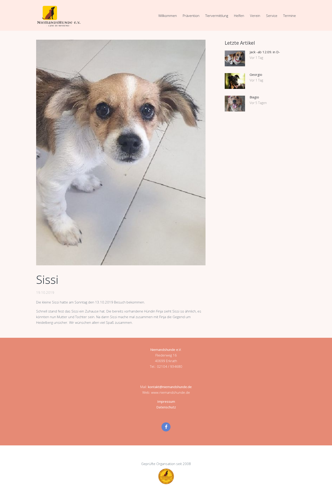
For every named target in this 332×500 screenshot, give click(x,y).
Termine (289, 15)
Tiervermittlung (216, 15)
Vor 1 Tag (256, 58)
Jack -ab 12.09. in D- (265, 52)
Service (271, 15)
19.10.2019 (45, 292)
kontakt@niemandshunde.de (170, 386)
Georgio (256, 74)
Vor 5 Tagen (258, 103)
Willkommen (167, 15)
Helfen (239, 15)
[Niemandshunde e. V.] (58, 16)
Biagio (254, 97)
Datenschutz (166, 407)
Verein (255, 15)
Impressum (166, 401)
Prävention (191, 15)
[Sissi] (121, 152)
